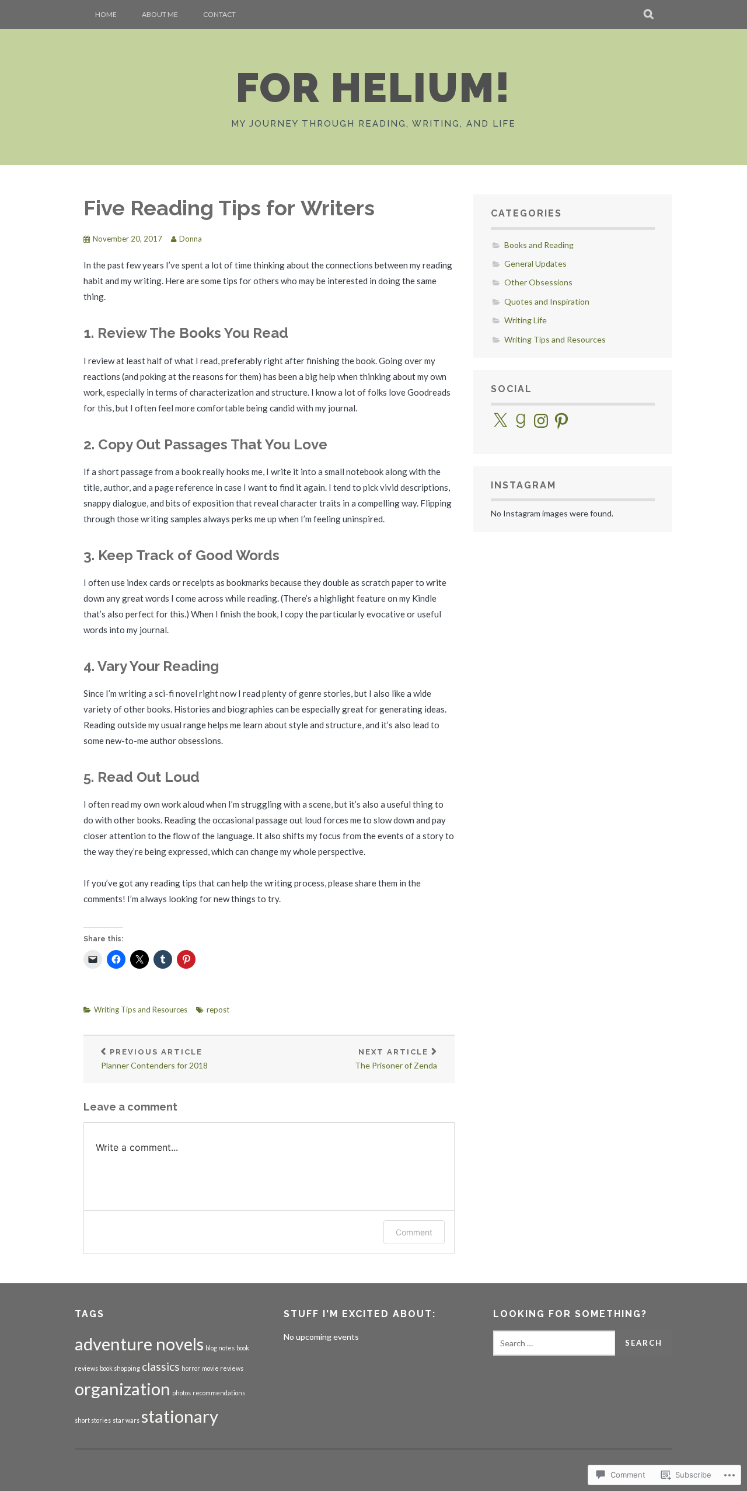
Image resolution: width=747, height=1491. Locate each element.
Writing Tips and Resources (140, 1009)
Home (106, 14)
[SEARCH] (649, 14)
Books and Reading (539, 245)
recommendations (219, 1392)
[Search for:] (554, 1343)
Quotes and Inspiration (546, 301)
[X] (500, 420)
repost (218, 1009)
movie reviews (222, 1368)
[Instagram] (541, 420)
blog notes (220, 1348)
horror (190, 1368)
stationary (179, 1416)
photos (181, 1392)
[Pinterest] (561, 420)
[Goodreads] (520, 420)
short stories (93, 1420)
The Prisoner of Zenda (396, 1059)
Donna (190, 238)
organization (122, 1388)
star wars (126, 1420)
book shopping (120, 1368)
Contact (219, 14)
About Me (160, 14)
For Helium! (373, 87)
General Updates (535, 263)
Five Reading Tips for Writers (229, 207)
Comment (414, 1232)
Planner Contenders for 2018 (154, 1059)
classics (161, 1366)
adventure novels (139, 1343)
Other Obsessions (538, 282)
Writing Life (525, 320)
